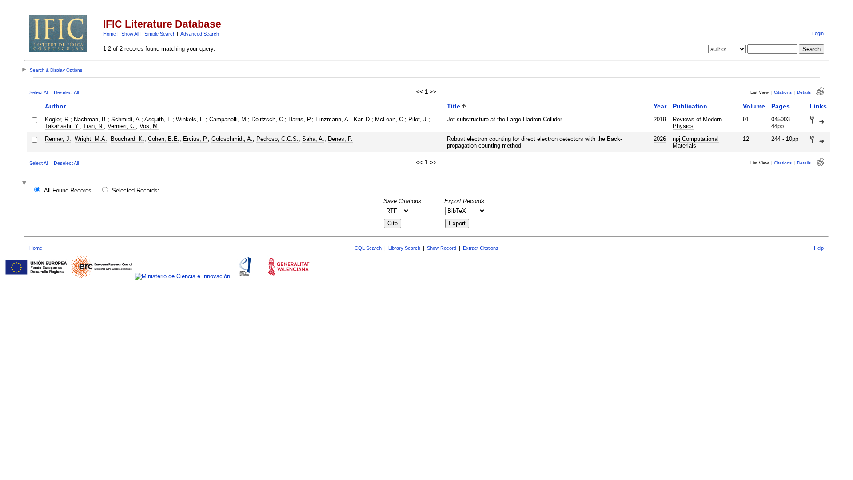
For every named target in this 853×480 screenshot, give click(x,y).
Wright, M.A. (91, 139)
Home (109, 33)
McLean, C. (390, 119)
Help (819, 248)
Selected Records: (135, 190)
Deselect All (66, 92)
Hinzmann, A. (332, 119)
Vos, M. (149, 126)
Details (804, 92)
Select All (38, 92)
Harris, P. (300, 119)
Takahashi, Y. (62, 126)
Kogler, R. (57, 119)
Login (818, 33)
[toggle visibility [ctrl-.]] (25, 183)
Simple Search (159, 33)
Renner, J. (58, 139)
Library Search (404, 248)
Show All (130, 33)
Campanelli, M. (228, 119)
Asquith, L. (158, 119)
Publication (690, 106)
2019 (660, 119)
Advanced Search (199, 33)
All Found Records (68, 190)
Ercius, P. (195, 139)
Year (660, 106)
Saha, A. (313, 139)
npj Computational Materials (696, 142)
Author (55, 106)
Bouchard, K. (127, 139)
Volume (754, 106)
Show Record (441, 248)
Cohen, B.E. (163, 139)
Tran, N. (93, 126)
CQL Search (368, 248)
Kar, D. (362, 119)
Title (453, 106)
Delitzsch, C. (268, 119)
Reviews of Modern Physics (697, 122)
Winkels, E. (191, 119)
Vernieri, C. (122, 126)
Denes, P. (340, 139)
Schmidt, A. (126, 119)
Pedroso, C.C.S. (277, 139)
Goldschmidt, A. (232, 139)
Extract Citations (480, 248)
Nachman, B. (91, 119)
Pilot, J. (418, 119)
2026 (660, 139)
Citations (783, 92)
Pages (780, 106)
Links (818, 106)
